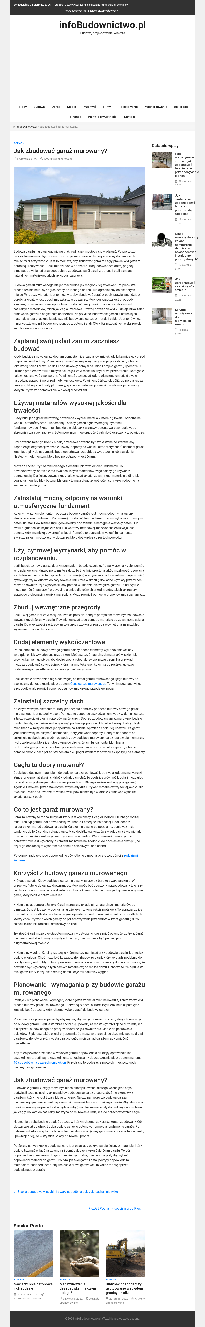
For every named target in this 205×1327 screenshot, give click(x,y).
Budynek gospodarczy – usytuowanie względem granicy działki (125, 1282)
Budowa (39, 101)
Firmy (107, 101)
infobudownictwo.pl (25, 120)
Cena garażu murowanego (88, 678)
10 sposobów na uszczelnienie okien (40, 1056)
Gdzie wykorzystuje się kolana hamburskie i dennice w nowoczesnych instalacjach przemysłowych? (187, 240)
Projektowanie (127, 101)
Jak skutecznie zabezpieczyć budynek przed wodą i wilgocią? (185, 199)
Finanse (75, 111)
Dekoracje (181, 101)
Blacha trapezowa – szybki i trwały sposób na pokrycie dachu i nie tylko (66, 1186)
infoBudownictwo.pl (102, 19)
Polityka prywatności (102, 111)
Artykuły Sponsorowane (58, 152)
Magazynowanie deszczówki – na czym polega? (78, 1282)
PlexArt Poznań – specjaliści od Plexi (116, 1202)
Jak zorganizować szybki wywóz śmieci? (89, 4)
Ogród (56, 101)
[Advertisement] (102, 66)
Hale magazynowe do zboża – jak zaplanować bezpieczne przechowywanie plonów (187, 158)
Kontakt (129, 111)
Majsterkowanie (156, 101)
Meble (71, 101)
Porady (22, 101)
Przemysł (89, 101)
